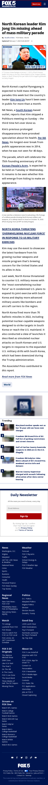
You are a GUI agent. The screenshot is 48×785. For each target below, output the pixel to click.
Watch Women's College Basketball (9, 735)
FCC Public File (28, 683)
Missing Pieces (8, 686)
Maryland (5, 557)
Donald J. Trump (28, 613)
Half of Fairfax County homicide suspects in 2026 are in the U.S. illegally (31, 450)
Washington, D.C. (9, 551)
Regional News (7, 597)
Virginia (5, 554)
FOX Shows (6, 630)
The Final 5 (6, 666)
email (36, 758)
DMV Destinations (29, 627)
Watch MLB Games (9, 716)
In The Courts (7, 672)
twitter (22, 758)
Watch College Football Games (8, 712)
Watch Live (36, 4)
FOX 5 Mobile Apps (29, 674)
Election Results (28, 610)
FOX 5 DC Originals (7, 650)
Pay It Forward (28, 630)
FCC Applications (28, 686)
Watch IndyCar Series (8, 725)
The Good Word (8, 678)
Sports (4, 571)
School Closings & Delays (29, 561)
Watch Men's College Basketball (9, 730)
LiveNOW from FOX (10, 627)
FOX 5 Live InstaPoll (30, 652)
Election (25, 607)
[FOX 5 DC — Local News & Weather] (9, 4)
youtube (12, 758)
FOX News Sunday (9, 586)
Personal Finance (9, 583)
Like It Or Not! (7, 663)
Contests (25, 680)
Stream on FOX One (8, 703)
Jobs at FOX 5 (27, 692)
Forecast (25, 551)
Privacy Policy (26, 528)
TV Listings (6, 624)
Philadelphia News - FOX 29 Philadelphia (10, 608)
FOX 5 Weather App (30, 565)
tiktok (31, 758)
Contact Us (26, 665)
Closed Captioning (29, 695)
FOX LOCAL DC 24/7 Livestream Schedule (8, 640)
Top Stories (6, 589)
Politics (26, 595)
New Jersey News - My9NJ (9, 613)
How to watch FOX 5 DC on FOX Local (9, 634)
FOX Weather (27, 568)
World (26, 38)
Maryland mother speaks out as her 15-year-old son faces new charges (31, 428)
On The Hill (6, 669)
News (5, 547)
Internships (26, 689)
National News (8, 565)
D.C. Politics (26, 598)
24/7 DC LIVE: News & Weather (10, 561)
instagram (26, 758)
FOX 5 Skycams (28, 554)
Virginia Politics (28, 604)
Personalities (27, 668)
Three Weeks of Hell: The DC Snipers (10, 682)
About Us (27, 648)
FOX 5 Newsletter (29, 671)
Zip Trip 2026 (27, 638)
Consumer (6, 577)
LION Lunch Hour (29, 624)
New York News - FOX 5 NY (9, 602)
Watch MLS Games (9, 745)
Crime (4, 568)
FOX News (19, 38)
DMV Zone (6, 660)
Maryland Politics (29, 601)
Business (5, 574)
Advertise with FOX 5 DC (29, 656)
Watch (5, 620)
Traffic (24, 557)
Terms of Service (25, 530)
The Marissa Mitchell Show (7, 656)
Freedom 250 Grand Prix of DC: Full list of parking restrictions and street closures (30, 439)
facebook (17, 758)
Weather (27, 547)
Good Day (27, 620)
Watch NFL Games (9, 708)
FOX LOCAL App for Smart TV (30, 661)
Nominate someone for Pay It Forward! (30, 634)
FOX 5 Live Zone (8, 675)
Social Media (27, 677)
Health (4, 580)
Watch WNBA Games (7, 740)
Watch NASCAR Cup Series (10, 720)
